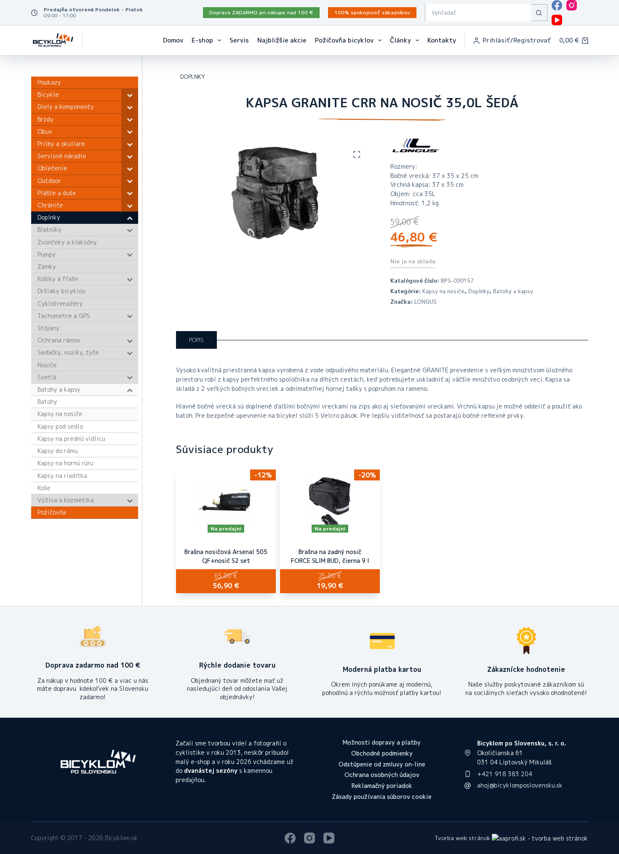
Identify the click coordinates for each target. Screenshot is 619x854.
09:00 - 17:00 (60, 15)
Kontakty (441, 40)
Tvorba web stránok (462, 838)
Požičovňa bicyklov (344, 40)
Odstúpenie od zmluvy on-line (382, 764)
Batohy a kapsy (513, 291)
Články (400, 40)
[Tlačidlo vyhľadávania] (539, 13)
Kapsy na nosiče (443, 291)
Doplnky (478, 291)
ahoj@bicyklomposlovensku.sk (520, 785)
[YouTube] (557, 20)
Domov (173, 40)
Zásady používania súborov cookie (382, 797)
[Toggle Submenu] (129, 95)
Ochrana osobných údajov (381, 775)
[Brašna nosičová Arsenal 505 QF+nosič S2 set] (226, 503)
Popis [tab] (196, 340)
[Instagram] (571, 5)
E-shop (202, 40)
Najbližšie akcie (282, 40)
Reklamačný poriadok (382, 786)
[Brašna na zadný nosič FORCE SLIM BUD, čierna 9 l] (330, 503)
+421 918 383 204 (504, 774)
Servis (239, 40)
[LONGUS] (415, 146)
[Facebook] (557, 5)
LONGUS (425, 301)
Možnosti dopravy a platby (382, 742)
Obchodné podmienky (382, 753)
